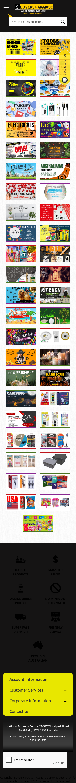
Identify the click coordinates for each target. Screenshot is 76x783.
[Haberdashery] (21, 461)
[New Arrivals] (21, 88)
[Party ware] (21, 337)
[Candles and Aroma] (55, 357)
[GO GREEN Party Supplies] (55, 316)
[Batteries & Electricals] (21, 130)
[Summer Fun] (21, 316)
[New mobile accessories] (21, 68)
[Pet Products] (21, 295)
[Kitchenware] (55, 295)
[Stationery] (21, 109)
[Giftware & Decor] (21, 212)
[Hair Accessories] (55, 254)
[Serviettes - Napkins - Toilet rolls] (55, 482)
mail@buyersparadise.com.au (39, 739)
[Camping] (21, 398)
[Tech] (55, 109)
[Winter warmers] (55, 68)
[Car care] (55, 440)
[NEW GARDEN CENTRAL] (55, 150)
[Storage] (55, 461)
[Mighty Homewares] (55, 192)
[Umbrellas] (55, 88)
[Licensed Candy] (55, 503)
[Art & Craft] (21, 254)
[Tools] (55, 47)
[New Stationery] (55, 233)
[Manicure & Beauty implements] (55, 274)
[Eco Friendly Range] (21, 378)
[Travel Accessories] (21, 171)
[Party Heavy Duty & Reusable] (55, 337)
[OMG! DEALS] (21, 150)
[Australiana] (55, 171)
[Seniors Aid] (55, 419)
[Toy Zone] (55, 130)
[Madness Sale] (21, 192)
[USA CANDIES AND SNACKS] (21, 503)
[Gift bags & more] (55, 212)
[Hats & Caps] (21, 357)
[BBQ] (55, 378)
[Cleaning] (21, 233)
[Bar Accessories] (21, 482)
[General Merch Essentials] (21, 47)
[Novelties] (55, 398)
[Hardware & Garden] (21, 440)
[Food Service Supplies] (21, 419)
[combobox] (33, 21)
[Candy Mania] (38, 523)
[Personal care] (21, 274)
